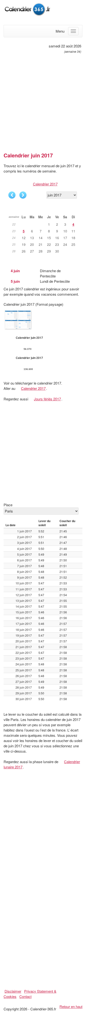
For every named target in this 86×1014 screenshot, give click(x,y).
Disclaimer (13, 991)
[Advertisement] (43, 101)
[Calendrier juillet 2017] (23, 195)
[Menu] (73, 31)
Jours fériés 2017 (47, 398)
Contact (25, 996)
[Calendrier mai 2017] (12, 195)
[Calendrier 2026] (27, 8)
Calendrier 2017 (45, 183)
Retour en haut (70, 1006)
